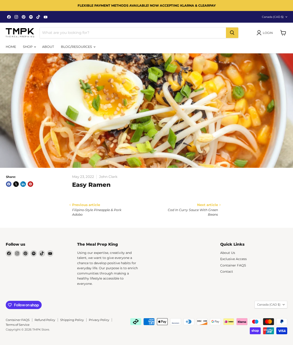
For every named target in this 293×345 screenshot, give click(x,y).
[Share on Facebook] (8, 184)
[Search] (232, 32)
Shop (28, 47)
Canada (273, 17)
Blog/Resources (77, 47)
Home (11, 47)
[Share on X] (16, 184)
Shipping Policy (72, 320)
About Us (227, 253)
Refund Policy (45, 320)
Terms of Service (18, 324)
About (48, 47)
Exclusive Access (233, 259)
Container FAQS (233, 265)
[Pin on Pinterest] (30, 184)
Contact (226, 271)
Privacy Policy (99, 320)
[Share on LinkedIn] (23, 184)
